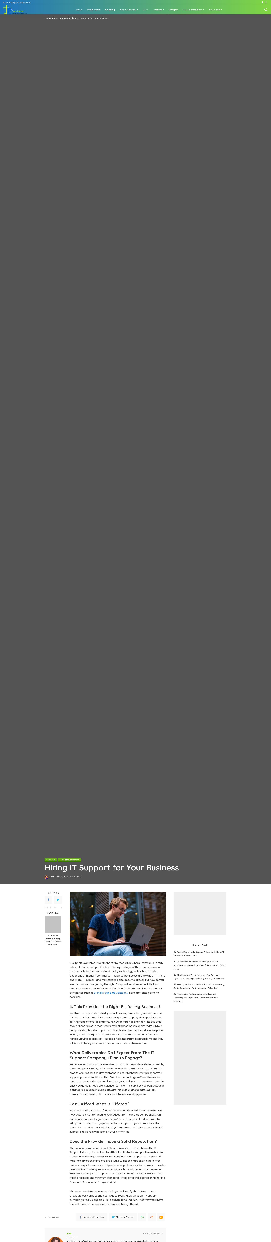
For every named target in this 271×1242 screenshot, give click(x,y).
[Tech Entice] (15, 9)
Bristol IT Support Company (110, 993)
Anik (51, 877)
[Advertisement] (200, 913)
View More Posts (151, 1233)
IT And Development (69, 860)
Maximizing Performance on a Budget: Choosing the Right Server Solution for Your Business (196, 997)
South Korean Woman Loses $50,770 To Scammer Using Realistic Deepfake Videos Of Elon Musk (199, 965)
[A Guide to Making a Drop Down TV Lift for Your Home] (53, 924)
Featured (50, 860)
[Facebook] (262, 2)
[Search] (266, 9)
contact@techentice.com (18, 2)
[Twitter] (266, 2)
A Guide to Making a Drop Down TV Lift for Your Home (53, 940)
